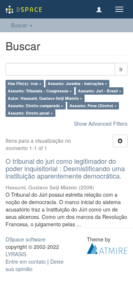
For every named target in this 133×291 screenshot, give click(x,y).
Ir (121, 69)
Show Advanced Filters (100, 123)
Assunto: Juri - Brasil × (99, 91)
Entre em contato (26, 261)
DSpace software (25, 239)
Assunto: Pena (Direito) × (93, 105)
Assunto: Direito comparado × (35, 105)
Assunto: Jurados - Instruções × (77, 83)
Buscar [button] (20, 25)
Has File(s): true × (24, 83)
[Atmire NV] (107, 247)
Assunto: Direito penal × (30, 113)
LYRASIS (16, 254)
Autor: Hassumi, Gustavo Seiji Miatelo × (45, 98)
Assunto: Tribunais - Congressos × (40, 91)
